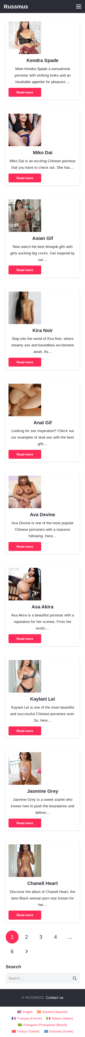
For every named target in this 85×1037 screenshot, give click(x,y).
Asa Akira (42, 606)
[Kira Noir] (24, 295)
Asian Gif (42, 238)
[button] (78, 6)
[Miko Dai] (24, 117)
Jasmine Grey (42, 791)
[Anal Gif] (24, 387)
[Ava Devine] (24, 479)
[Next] (26, 951)
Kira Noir (42, 330)
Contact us (54, 998)
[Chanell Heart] (24, 847)
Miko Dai (42, 152)
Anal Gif (43, 422)
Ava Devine (42, 514)
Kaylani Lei (42, 699)
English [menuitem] (28, 1012)
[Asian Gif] (24, 202)
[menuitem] (25, 1012)
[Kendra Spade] (24, 25)
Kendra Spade (42, 60)
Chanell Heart (42, 883)
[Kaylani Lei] (24, 663)
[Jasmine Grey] (24, 755)
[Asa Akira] (24, 571)
